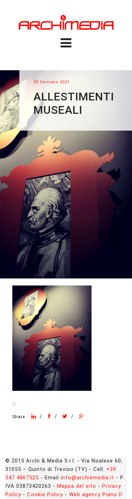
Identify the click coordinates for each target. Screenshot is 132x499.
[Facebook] (49, 416)
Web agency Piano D (95, 494)
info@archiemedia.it (87, 477)
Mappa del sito (76, 486)
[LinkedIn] (33, 416)
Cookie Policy (45, 494)
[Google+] (81, 416)
